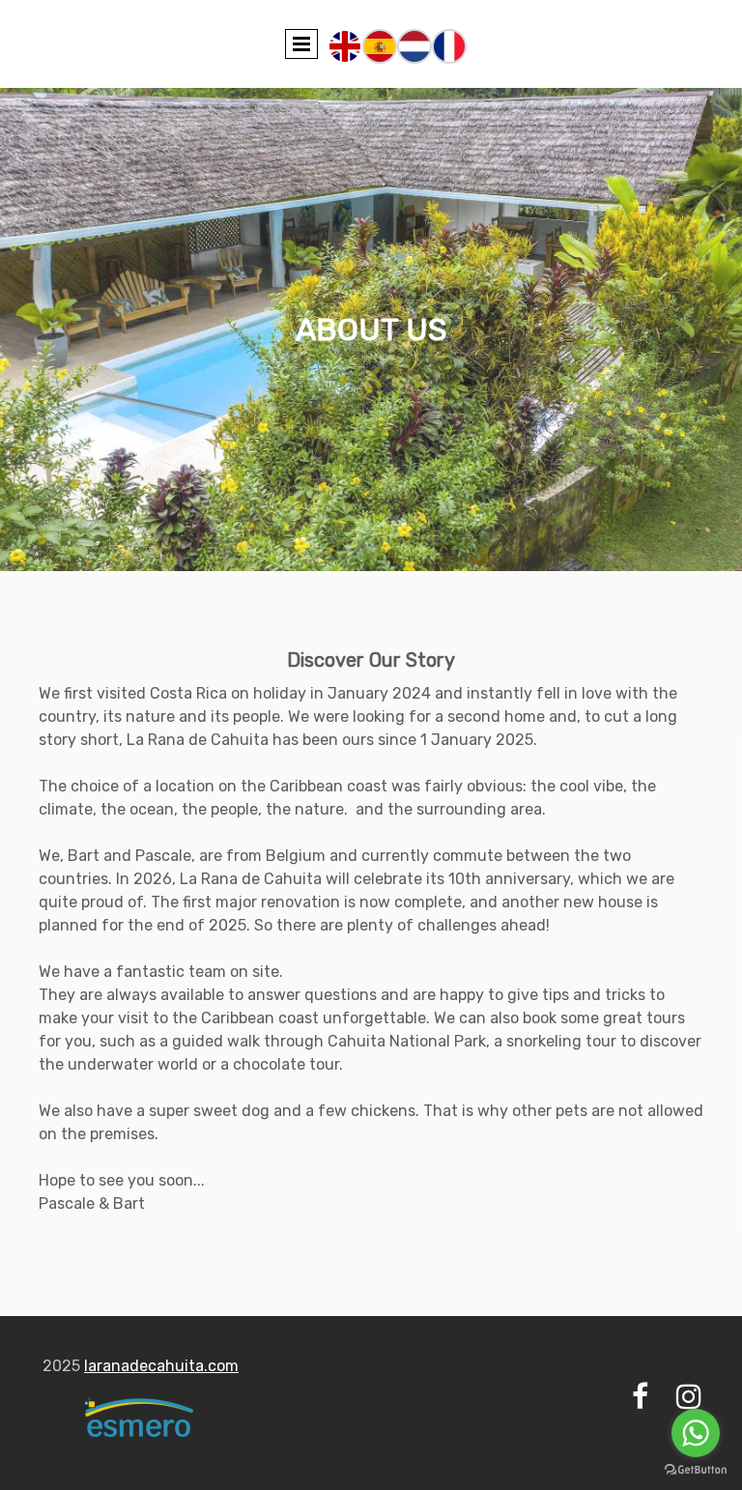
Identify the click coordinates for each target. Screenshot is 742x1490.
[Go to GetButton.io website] (696, 1470)
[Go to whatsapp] (695, 1433)
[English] (345, 44)
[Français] (449, 44)
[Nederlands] (414, 44)
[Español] (379, 44)
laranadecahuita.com (161, 1366)
